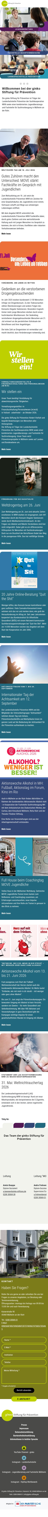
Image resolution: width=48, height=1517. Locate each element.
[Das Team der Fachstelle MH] (29, 1125)
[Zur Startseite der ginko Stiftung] (11, 3)
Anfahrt (24, 1399)
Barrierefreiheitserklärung (24, 1435)
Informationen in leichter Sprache (24, 1439)
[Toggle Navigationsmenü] (41, 3)
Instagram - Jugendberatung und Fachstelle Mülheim (24, 1472)
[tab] (21, 84)
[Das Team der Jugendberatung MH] (18, 1125)
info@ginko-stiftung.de (31, 1494)
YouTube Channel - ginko (24, 1452)
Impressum (24, 1428)
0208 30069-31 (12, 1320)
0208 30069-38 (9, 1194)
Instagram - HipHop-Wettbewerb (24, 1482)
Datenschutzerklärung (24, 1432)
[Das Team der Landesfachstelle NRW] (40, 1125)
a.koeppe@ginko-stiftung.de (14, 1191)
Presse (24, 1425)
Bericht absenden (24, 1390)
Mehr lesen (6, 233)
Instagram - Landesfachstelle (24, 1462)
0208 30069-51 (40, 1197)
